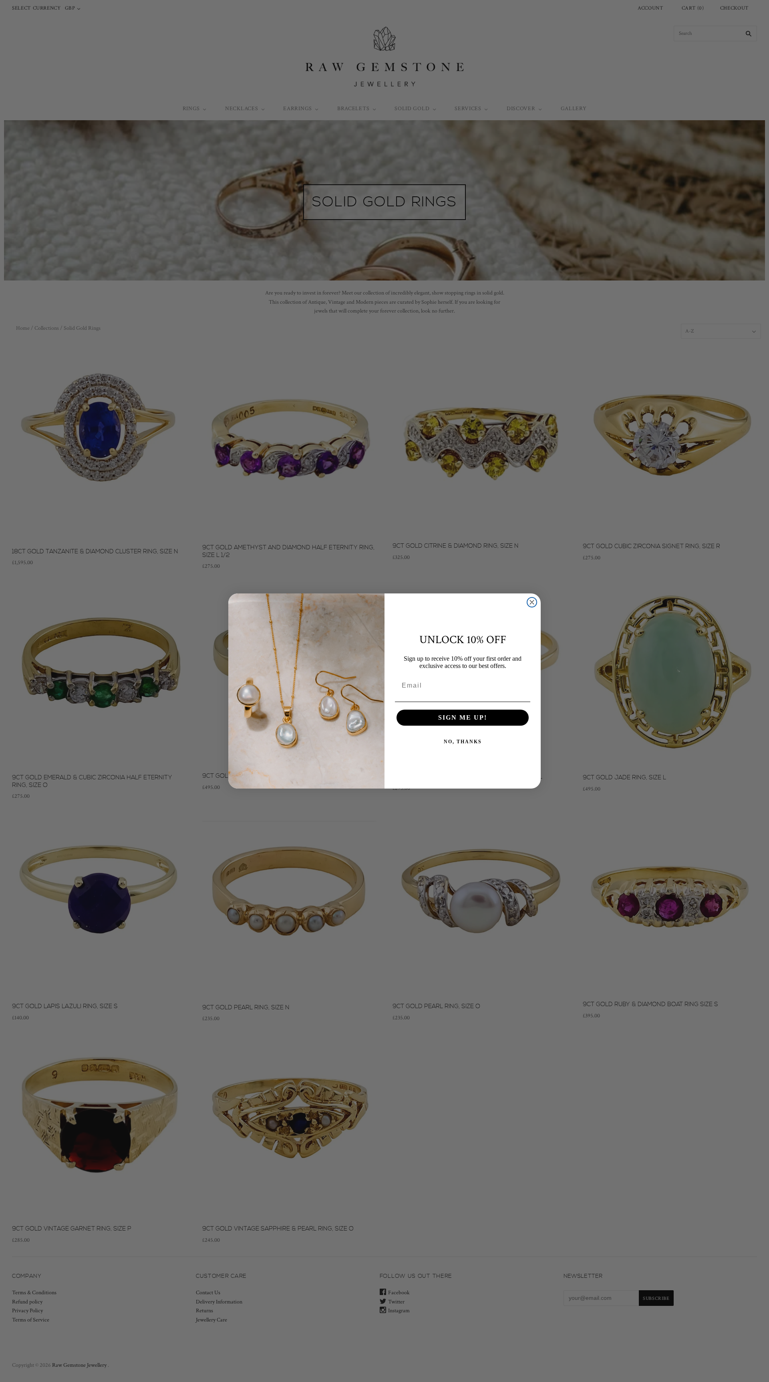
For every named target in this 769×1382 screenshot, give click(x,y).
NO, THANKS (463, 741)
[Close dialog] (532, 602)
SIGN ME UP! (462, 717)
